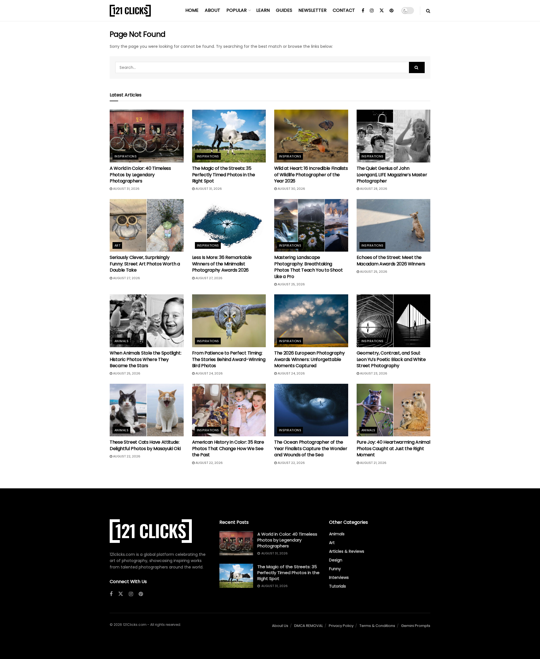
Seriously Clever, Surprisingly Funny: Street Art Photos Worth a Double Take (145, 263)
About (212, 10)
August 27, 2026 (126, 278)
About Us (280, 625)
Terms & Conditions (377, 625)
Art (117, 245)
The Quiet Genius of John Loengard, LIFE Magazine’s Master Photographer (392, 174)
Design (335, 560)
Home (192, 10)
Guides (284, 10)
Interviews (339, 577)
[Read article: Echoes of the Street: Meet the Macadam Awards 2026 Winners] (394, 225)
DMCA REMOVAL (308, 625)
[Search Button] (428, 10)
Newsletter (312, 10)
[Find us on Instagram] (372, 10)
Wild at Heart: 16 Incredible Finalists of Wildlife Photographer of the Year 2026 (311, 174)
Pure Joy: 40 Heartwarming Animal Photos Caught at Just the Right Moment (393, 448)
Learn (263, 10)
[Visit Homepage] (130, 11)
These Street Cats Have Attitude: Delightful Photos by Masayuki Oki (145, 445)
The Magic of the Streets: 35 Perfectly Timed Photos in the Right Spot (223, 174)
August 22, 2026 (126, 456)
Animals (121, 341)
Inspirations (125, 156)
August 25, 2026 (291, 284)
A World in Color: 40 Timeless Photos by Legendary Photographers (140, 174)
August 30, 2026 (291, 188)
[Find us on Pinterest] (391, 10)
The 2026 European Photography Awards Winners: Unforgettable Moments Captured (309, 359)
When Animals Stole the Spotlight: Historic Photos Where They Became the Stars (145, 359)
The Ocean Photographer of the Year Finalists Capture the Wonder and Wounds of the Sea (310, 448)
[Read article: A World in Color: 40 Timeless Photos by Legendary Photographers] (147, 136)
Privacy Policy (341, 625)
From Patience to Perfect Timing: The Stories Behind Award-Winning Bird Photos (229, 359)
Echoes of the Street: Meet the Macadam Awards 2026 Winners (391, 260)
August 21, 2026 (372, 463)
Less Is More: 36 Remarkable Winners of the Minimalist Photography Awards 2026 (222, 263)
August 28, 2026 (373, 188)
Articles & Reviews (346, 551)
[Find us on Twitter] (381, 10)
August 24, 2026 (209, 373)
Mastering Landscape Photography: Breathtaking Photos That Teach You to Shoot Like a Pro (308, 266)
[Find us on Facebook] (363, 10)
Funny (335, 569)
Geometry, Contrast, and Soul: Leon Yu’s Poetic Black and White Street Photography (391, 359)
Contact (344, 10)
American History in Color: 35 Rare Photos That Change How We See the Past (228, 448)
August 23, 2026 (373, 373)
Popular (236, 10)
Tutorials (337, 586)
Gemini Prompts (415, 625)
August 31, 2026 (126, 188)
